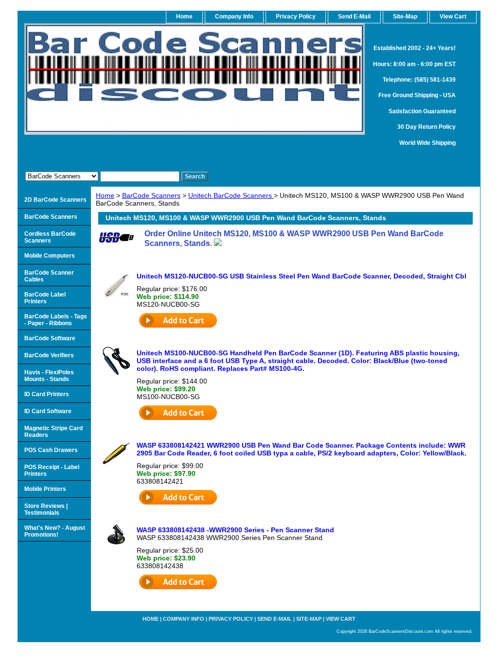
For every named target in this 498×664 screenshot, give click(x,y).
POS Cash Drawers (51, 450)
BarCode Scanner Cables (49, 276)
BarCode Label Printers (45, 298)
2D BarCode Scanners (55, 199)
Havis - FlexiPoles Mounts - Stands (49, 376)
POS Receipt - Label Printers (51, 470)
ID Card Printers (46, 394)
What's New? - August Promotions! (54, 531)
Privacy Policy (296, 16)
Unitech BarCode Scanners (231, 195)
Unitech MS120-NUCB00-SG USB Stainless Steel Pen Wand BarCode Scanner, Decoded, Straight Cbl (301, 276)
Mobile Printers (45, 489)
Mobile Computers (49, 255)
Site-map (308, 619)
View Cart (341, 619)
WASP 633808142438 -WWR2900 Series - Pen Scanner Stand (235, 530)
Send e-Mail (274, 619)
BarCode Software (49, 338)
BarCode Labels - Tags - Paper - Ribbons (55, 320)
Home (105, 195)
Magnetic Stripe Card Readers (53, 431)
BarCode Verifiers (49, 355)
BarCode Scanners (151, 195)
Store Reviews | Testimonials (46, 509)
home (184, 16)
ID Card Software (47, 411)
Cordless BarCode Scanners (50, 237)
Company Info (234, 16)
